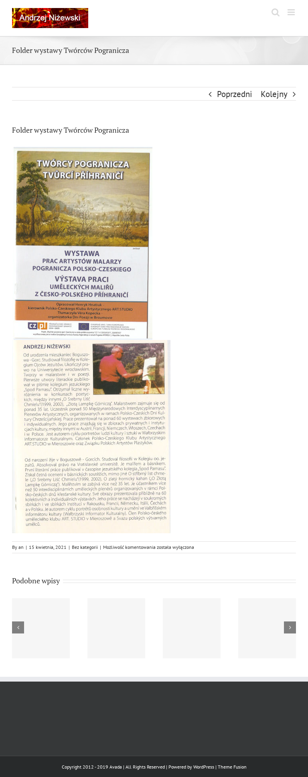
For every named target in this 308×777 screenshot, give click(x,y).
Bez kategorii (85, 547)
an (21, 547)
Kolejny (274, 94)
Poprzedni (234, 94)
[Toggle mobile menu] (292, 12)
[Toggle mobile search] (276, 12)
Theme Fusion (232, 767)
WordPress (203, 767)
